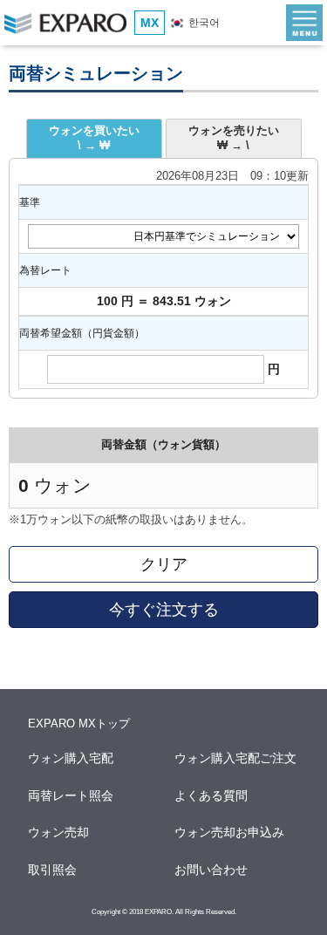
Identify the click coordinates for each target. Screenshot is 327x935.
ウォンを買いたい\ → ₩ (94, 138)
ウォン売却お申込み (230, 832)
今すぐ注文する (164, 609)
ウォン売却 (59, 832)
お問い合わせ (212, 870)
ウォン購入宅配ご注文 (236, 758)
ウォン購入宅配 (71, 758)
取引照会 (53, 870)
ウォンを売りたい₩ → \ (233, 138)
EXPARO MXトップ (79, 723)
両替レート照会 (71, 795)
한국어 (203, 23)
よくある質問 (212, 795)
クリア (163, 564)
